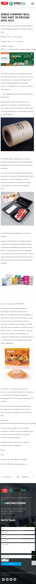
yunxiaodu (6, 575)
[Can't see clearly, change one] (5, 560)
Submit (11, 564)
